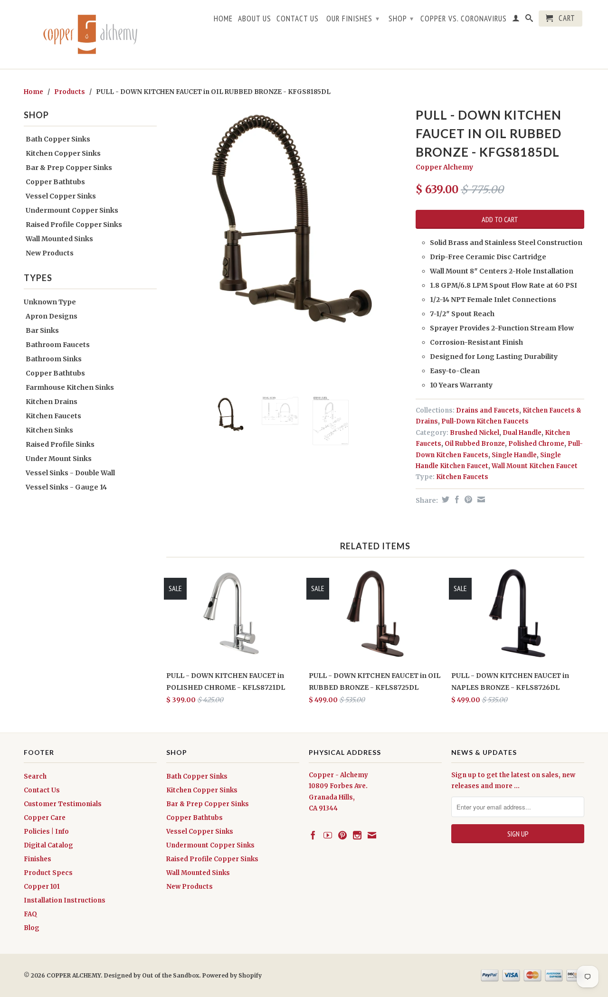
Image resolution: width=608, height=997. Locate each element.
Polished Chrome (536, 444)
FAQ (30, 914)
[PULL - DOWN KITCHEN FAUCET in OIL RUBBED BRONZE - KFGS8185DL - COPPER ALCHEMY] (286, 224)
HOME (223, 19)
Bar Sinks (42, 330)
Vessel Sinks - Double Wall (70, 473)
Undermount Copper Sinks (72, 210)
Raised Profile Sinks (60, 444)
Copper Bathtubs (55, 182)
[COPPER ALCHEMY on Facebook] (313, 835)
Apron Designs (51, 316)
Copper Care (45, 818)
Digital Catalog (48, 845)
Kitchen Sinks (49, 430)
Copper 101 (42, 887)
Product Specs (48, 873)
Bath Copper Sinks (58, 139)
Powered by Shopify (232, 975)
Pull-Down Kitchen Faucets (485, 421)
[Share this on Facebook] (456, 499)
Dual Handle (522, 433)
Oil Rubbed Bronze (475, 444)
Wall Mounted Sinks (59, 239)
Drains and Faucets (487, 410)
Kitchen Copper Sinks (63, 153)
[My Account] (516, 20)
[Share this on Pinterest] (467, 499)
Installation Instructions (64, 900)
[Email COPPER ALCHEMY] (372, 835)
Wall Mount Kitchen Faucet (535, 466)
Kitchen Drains (51, 401)
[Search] (529, 20)
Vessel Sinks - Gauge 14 (66, 487)
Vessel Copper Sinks (61, 196)
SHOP (401, 18)
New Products (50, 253)
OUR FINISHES (353, 18)
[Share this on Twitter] (444, 499)
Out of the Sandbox (170, 975)
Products (69, 92)
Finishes (37, 859)
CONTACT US (297, 19)
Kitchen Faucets (53, 416)
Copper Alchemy (444, 167)
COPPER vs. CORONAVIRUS (463, 19)
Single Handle (514, 455)
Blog (31, 928)
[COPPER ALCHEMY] (90, 34)
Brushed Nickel (474, 433)
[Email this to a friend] (480, 499)
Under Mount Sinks (59, 458)
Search (35, 776)
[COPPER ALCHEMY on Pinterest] (342, 835)
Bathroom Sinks (54, 359)
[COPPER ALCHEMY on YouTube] (327, 835)
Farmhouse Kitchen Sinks (70, 387)
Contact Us (42, 790)
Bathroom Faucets (58, 344)
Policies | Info (46, 832)
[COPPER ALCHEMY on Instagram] (357, 835)
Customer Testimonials (63, 804)
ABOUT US (254, 19)
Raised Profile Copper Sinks (74, 224)
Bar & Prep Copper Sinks (69, 167)
